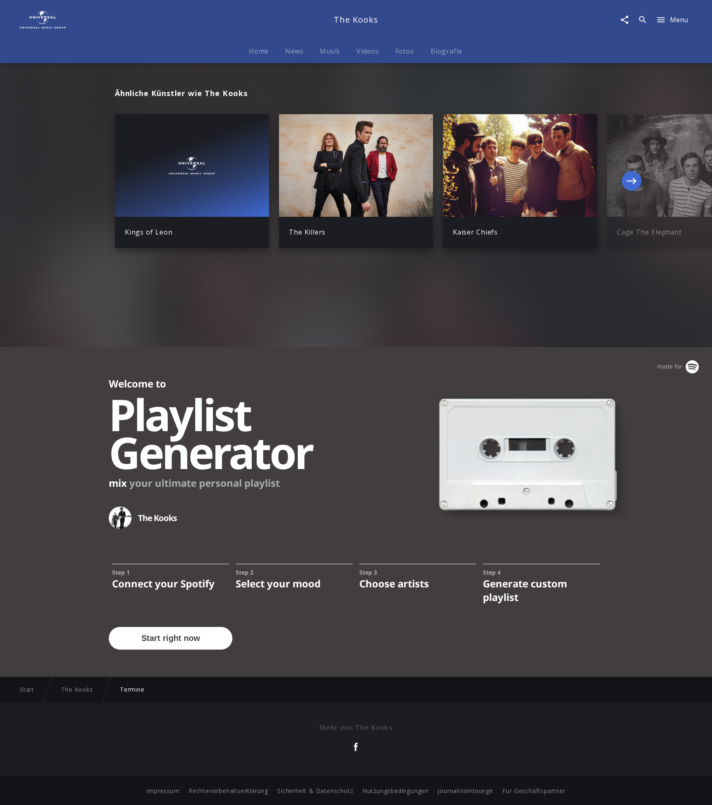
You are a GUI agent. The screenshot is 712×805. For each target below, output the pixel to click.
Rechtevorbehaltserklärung (228, 791)
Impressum (162, 791)
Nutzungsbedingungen (396, 791)
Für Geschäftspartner (533, 791)
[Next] (632, 181)
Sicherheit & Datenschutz (315, 791)
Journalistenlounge (465, 791)
